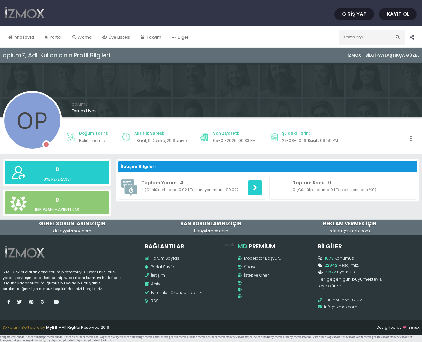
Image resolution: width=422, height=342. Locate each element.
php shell (57, 340)
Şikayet (250, 267)
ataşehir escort (122, 337)
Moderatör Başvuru (262, 258)
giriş (47, 340)
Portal (56, 37)
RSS (154, 301)
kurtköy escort (196, 337)
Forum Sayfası (165, 258)
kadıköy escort (103, 337)
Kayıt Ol (398, 14)
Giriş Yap (354, 14)
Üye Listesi (119, 37)
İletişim (157, 275)
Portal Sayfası (164, 267)
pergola (229, 244)
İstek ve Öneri (256, 275)
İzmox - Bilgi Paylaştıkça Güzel (383, 55)
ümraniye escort (142, 337)
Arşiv (155, 284)
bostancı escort (83, 337)
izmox (413, 327)
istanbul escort (311, 337)
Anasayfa (24, 37)
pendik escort (177, 337)
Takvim (153, 37)
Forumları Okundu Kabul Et (176, 292)
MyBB (51, 327)
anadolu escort (26, 337)
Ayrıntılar (68, 209)
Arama (85, 37)
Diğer (183, 37)
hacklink (106, 340)
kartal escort (160, 337)
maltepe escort (45, 337)
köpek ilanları (35, 340)
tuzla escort (348, 337)
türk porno (18, 340)
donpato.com (8, 337)
